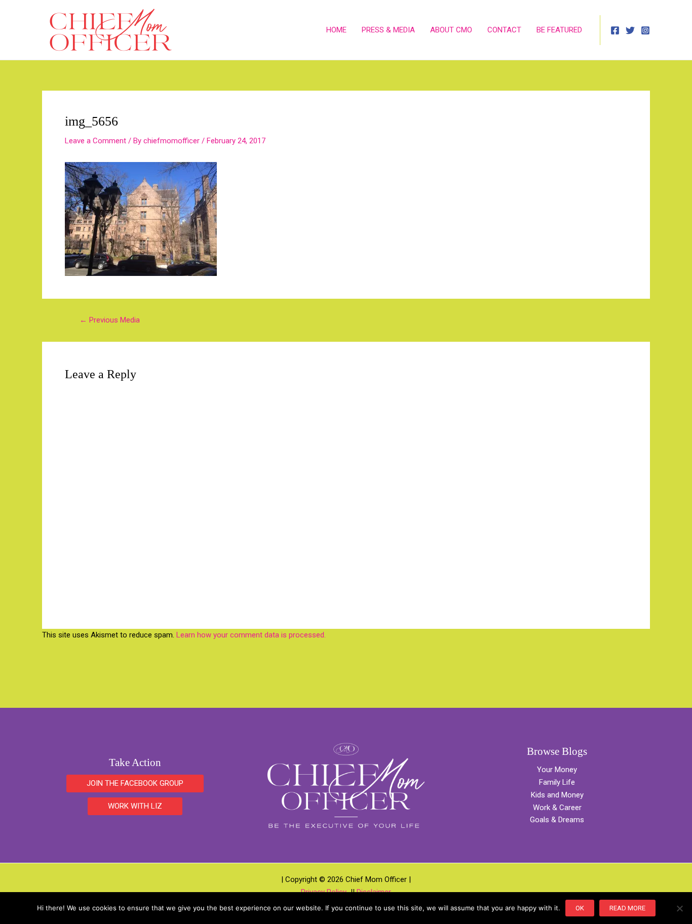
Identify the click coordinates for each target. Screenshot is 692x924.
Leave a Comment (95, 140)
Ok (579, 908)
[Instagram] (645, 30)
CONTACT (504, 29)
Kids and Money (557, 794)
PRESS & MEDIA (388, 29)
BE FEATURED (559, 29)
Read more (627, 908)
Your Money (557, 769)
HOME (336, 29)
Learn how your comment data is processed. (251, 634)
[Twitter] (630, 30)
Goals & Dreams (557, 819)
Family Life (557, 782)
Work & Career (557, 807)
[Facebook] (615, 30)
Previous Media (110, 320)
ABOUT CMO (451, 29)
